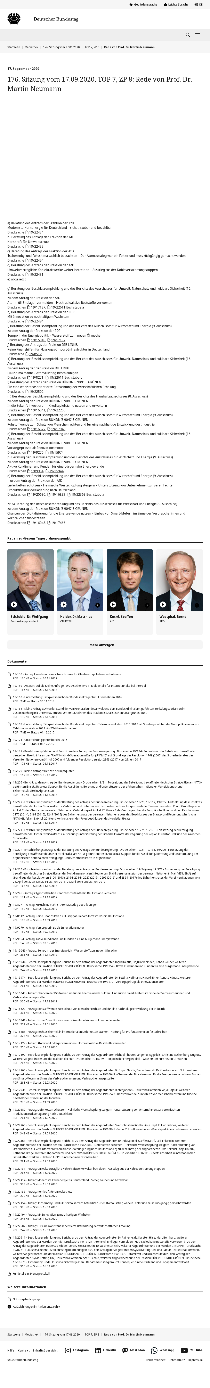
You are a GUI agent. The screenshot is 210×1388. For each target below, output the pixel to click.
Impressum (195, 1360)
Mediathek (31, 47)
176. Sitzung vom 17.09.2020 (61, 47)
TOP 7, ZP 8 (91, 47)
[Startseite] (42, 19)
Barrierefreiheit (155, 1360)
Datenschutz (177, 1360)
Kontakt (24, 1350)
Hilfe (10, 1350)
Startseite (13, 47)
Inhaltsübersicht (45, 1350)
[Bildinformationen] (48, 605)
